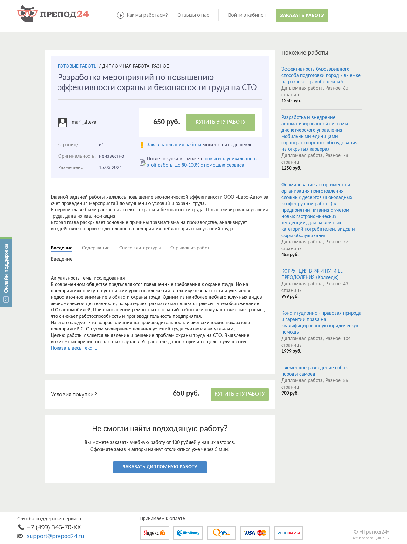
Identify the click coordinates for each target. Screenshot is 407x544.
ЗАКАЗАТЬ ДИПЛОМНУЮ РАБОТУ (160, 467)
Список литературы (140, 248)
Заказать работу (302, 15)
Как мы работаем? (147, 14)
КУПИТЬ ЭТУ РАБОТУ (221, 122)
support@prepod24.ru (55, 536)
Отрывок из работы (191, 248)
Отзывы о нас (193, 14)
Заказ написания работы (174, 144)
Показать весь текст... (74, 348)
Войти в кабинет (247, 14)
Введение (61, 248)
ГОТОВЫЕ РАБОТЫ (78, 66)
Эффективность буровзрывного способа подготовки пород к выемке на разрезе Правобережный (321, 76)
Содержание (96, 248)
